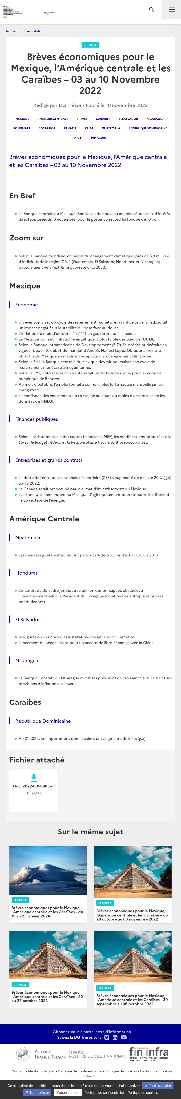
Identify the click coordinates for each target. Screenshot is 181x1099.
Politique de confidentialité (80, 1071)
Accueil (11, 30)
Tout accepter (159, 1086)
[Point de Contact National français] (97, 1053)
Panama (70, 128)
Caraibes (103, 119)
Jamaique (98, 137)
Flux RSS (91, 1076)
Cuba (89, 128)
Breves (82, 119)
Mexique (22, 119)
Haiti (78, 137)
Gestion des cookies (156, 1071)
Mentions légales (41, 1071)
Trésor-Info (32, 30)
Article (90, 45)
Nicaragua (155, 119)
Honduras (21, 128)
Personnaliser (68, 1093)
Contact (18, 1071)
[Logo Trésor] (72, 13)
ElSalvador (128, 119)
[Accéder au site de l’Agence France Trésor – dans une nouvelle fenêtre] (41, 1053)
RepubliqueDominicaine (148, 128)
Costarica (46, 128)
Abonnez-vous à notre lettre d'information (92, 1031)
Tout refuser (39, 1093)
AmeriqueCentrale (52, 119)
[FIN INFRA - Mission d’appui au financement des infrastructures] (148, 1053)
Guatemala (111, 128)
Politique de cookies (121, 1071)
